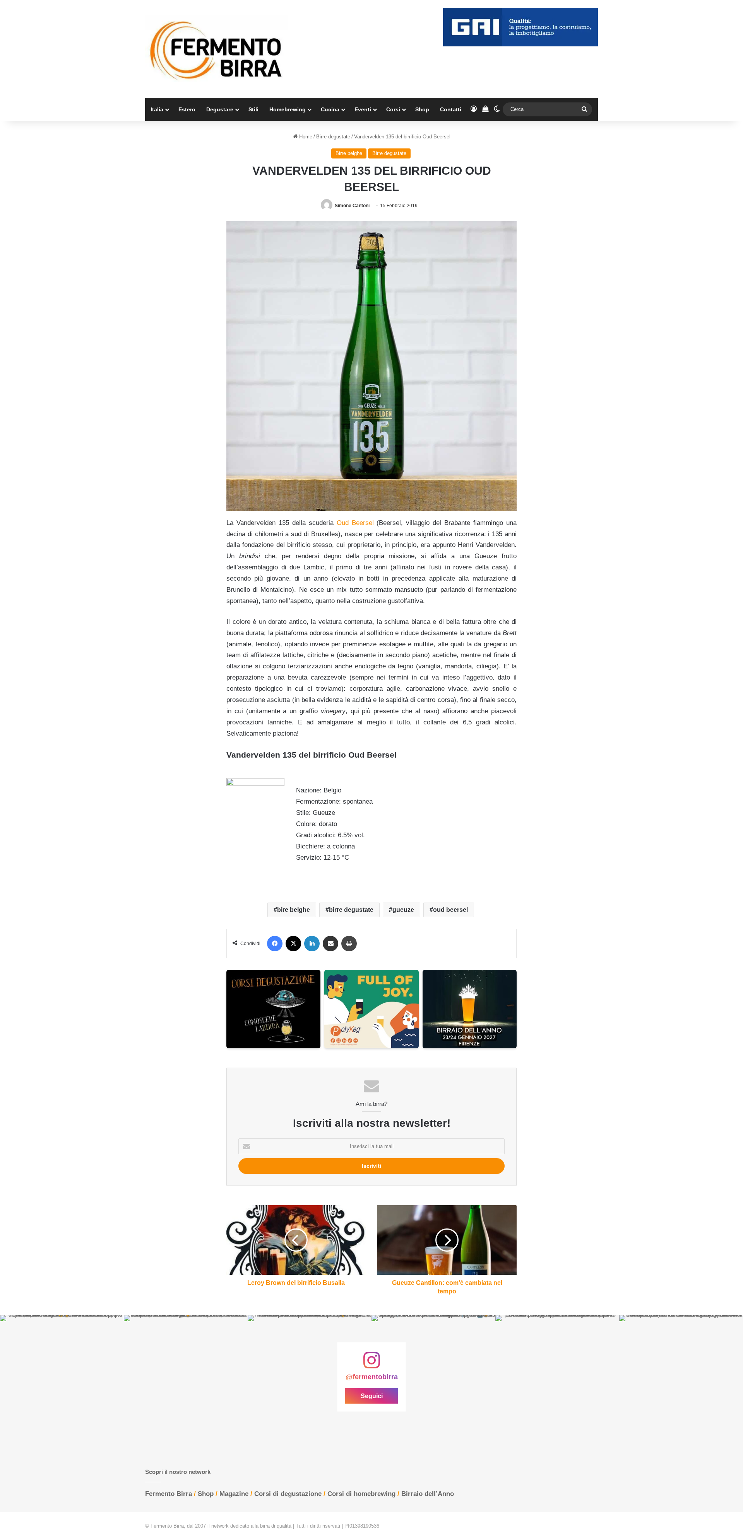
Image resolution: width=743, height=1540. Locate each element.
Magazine (233, 1493)
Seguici (372, 1395)
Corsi (393, 109)
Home (305, 137)
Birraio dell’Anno (427, 1493)
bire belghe (293, 909)
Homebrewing (287, 109)
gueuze (403, 909)
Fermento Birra (168, 1493)
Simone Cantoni (352, 205)
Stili (253, 109)
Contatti (450, 109)
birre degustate (351, 909)
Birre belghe (349, 153)
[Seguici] (371, 1364)
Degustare (219, 109)
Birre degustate (333, 137)
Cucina (330, 109)
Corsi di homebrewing (361, 1493)
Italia (157, 109)
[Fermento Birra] (216, 48)
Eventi (362, 109)
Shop (422, 109)
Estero (186, 109)
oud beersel (450, 909)
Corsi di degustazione (288, 1493)
